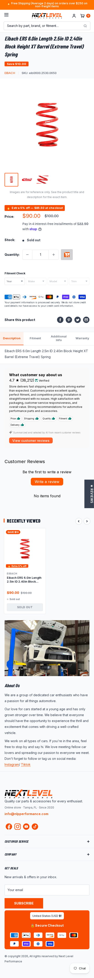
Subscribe (24, 903)
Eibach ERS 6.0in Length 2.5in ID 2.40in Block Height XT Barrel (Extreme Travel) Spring (24, 579)
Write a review (47, 481)
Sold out (67, 254)
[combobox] (15, 281)
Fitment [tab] (35, 338)
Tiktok (26, 764)
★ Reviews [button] (92, 493)
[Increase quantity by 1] (53, 254)
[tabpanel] (47, 354)
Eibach (10, 73)
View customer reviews (31, 440)
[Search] (85, 26)
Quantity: (12, 254)
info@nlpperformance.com (26, 814)
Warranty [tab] (82, 338)
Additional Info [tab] (59, 338)
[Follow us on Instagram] (17, 827)
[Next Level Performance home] (28, 793)
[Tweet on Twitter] (77, 320)
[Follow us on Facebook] (9, 827)
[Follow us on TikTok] (35, 826)
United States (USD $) (47, 916)
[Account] (74, 15)
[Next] (87, 521)
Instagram (12, 764)
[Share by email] (86, 320)
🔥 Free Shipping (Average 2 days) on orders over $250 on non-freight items (47, 5)
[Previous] (78, 521)
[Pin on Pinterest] (69, 320)
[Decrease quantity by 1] (27, 254)
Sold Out (25, 607)
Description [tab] (12, 338)
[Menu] (6, 15)
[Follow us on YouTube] (26, 826)
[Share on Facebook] (60, 320)
